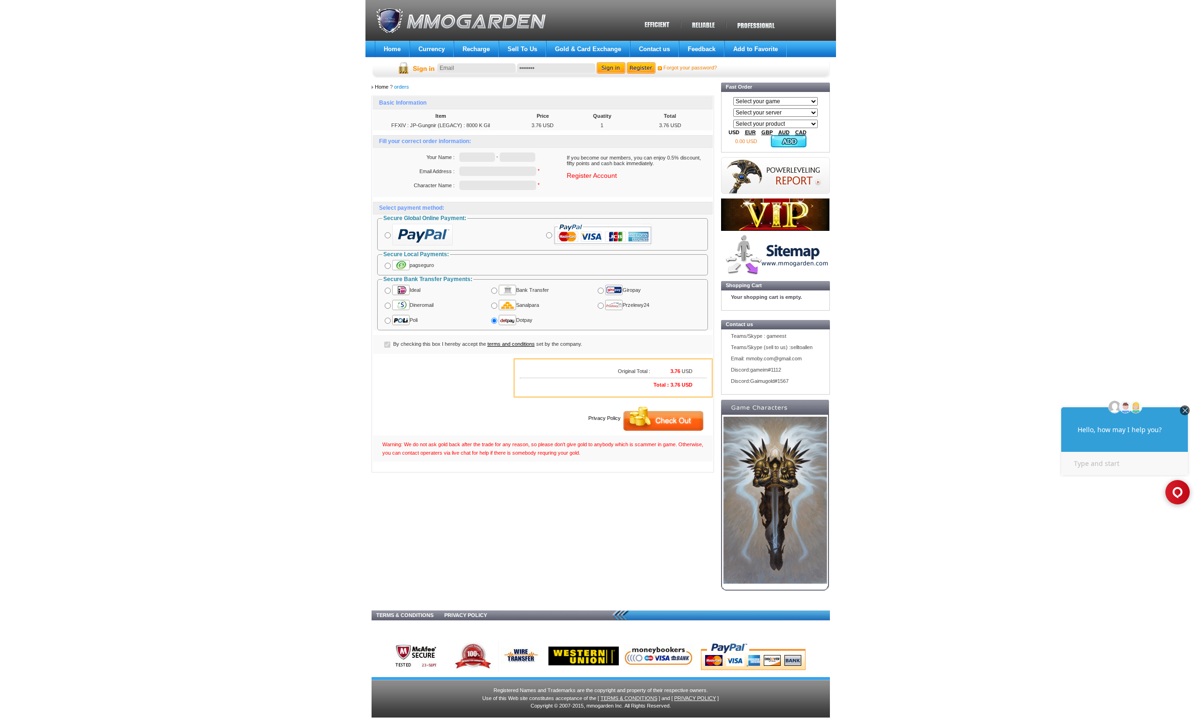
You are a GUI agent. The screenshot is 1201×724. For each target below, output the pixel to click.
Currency (431, 49)
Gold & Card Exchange (588, 49)
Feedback (701, 49)
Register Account (592, 175)
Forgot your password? (690, 67)
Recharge (476, 49)
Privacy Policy (604, 418)
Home (392, 49)
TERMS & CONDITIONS (404, 615)
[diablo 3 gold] (775, 504)
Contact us (654, 49)
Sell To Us (522, 49)
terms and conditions (511, 344)
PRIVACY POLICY (465, 615)
